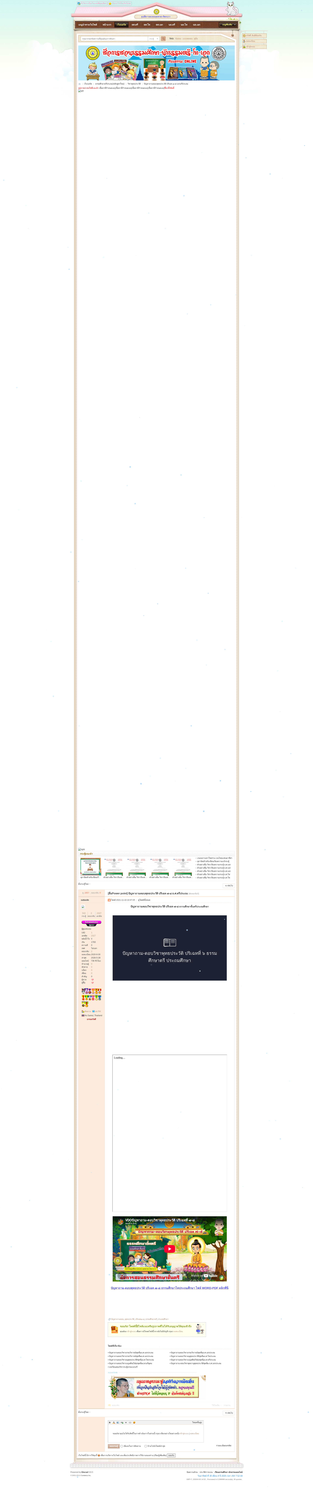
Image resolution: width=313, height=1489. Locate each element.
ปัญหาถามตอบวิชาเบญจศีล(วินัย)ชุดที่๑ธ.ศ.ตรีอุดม (130, 1363)
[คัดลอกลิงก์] (194, 894)
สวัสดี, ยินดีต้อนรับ (254, 35)
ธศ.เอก (159, 24)
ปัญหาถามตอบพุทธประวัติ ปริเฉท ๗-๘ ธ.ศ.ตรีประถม (166, 84)
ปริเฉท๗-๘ (139, 1319)
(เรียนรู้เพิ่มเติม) (160, 1455)
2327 (99, 913)
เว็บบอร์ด (121, 24)
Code (130, 1422)
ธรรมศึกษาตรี (151, 1319)
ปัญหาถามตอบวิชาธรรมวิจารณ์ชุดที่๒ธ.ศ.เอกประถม (193, 1353)
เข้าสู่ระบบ (250, 47)
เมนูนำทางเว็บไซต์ (87, 24)
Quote (126, 1422)
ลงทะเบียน (250, 41)
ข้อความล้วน (192, 1472)
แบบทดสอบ (188, 39)
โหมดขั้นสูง (197, 1422)
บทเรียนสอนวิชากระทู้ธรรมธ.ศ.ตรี (123, 1367)
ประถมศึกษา (163, 1319)
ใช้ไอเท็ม (216, 1405)
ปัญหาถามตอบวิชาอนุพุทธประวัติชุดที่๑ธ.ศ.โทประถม (193, 1356)
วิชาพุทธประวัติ (134, 84)
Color (113, 1422)
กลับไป (230, 886)
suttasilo (85, 900)
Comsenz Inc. (86, 1475)
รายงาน (227, 1405)
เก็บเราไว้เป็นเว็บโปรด (121, 3)
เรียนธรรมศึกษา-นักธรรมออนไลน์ (229, 1472)
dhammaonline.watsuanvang (79, 84)
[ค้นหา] (164, 39)
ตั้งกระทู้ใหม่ (83, 884)
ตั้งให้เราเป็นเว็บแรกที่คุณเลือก (93, 3)
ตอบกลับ (115, 1405)
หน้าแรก (107, 24)
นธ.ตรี (172, 24)
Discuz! (85, 1472)
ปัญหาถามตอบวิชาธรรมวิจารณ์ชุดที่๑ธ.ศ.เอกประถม (131, 1353)
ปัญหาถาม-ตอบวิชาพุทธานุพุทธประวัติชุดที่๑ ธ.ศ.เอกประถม (196, 1363)
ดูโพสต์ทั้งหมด (144, 900)
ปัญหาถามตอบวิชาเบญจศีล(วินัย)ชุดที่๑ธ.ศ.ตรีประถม (193, 1360)
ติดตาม (88, 1011)
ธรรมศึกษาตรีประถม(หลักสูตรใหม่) (109, 84)
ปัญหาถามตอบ (117, 1319)
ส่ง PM (98, 1011)
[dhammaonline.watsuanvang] (156, 14)
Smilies (134, 1422)
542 (84, 913)
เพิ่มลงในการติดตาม (132, 1446)
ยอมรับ (171, 1455)
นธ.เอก (196, 24)
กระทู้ (151, 39)
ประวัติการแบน (206, 1472)
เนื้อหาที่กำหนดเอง (107, 88)
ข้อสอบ (178, 39)
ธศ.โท (147, 24)
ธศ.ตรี (135, 24)
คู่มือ (196, 39)
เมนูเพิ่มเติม (227, 24)
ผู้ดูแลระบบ (86, 929)
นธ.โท (184, 24)
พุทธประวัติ (129, 1319)
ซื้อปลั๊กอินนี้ (169, 88)
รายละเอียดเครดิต (223, 1445)
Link (122, 1422)
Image (117, 1422)
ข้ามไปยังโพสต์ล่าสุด (156, 1446)
